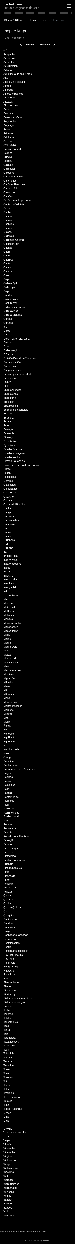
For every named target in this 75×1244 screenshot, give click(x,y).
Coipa (6, 279)
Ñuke (6, 753)
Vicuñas (8, 1144)
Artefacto (8, 137)
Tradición (8, 1092)
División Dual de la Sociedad (19, 358)
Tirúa (6, 1073)
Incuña (7, 571)
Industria (8, 575)
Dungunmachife (12, 370)
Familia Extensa (12, 449)
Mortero (7, 713)
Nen (5, 729)
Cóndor (7, 295)
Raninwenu (9, 927)
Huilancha (9, 539)
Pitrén (6, 879)
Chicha (7, 231)
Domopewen (10, 366)
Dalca (6, 330)
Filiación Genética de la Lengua (21, 464)
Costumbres (10, 302)
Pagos (7, 773)
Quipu (6, 911)
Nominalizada (11, 749)
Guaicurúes (10, 492)
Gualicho (8, 496)
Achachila (9, 58)
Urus (6, 1120)
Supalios (8, 1006)
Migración (9, 678)
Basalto (7, 152)
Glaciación (9, 484)
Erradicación (10, 405)
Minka (6, 686)
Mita (5, 690)
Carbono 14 (10, 188)
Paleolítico (9, 784)
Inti (5, 591)
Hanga (7, 512)
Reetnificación (11, 942)
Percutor (8, 832)
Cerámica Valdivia (13, 204)
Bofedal (7, 160)
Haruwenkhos (11, 520)
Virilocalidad (10, 1160)
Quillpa (7, 903)
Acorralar (8, 62)
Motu (6, 717)
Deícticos (8, 342)
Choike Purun (11, 243)
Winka (7, 1195)
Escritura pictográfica (15, 409)
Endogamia (9, 397)
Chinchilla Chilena (13, 239)
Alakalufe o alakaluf (14, 81)
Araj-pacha (9, 121)
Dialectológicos (12, 350)
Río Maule (9, 962)
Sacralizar (9, 974)
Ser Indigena (12, 4)
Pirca (6, 871)
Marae (7, 638)
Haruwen (8, 516)
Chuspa (7, 271)
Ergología (8, 401)
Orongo (7, 757)
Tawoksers (9, 1045)
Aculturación (10, 65)
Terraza (7, 1061)
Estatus (7, 421)
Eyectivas (9, 445)
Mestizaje (8, 674)
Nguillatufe (9, 737)
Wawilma (8, 1171)
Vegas (7, 1140)
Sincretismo (10, 990)
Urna (6, 1116)
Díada (6, 346)
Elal (5, 385)
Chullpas (8, 259)
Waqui (6, 1164)
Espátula (8, 413)
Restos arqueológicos (15, 950)
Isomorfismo (10, 595)
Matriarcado (10, 658)
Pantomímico (11, 796)
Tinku (6, 1069)
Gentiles (8, 480)
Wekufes (8, 1179)
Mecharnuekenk (12, 670)
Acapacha (9, 54)
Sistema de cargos (14, 1002)
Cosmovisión (10, 299)
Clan (6, 275)
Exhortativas (10, 441)
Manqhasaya (10, 626)
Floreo (7, 468)
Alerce (7, 85)
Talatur (7, 1017)
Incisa (6, 567)
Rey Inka (8, 958)
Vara (6, 1136)
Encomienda (10, 393)
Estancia (8, 417)
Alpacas (8, 101)
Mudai (6, 721)
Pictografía (9, 855)
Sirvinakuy (9, 994)
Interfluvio (8, 583)
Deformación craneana (16, 338)
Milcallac (8, 682)
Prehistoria (9, 887)
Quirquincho (10, 915)
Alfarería (8, 89)
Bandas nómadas (13, 148)
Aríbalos (8, 133)
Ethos (6, 425)
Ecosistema (10, 378)
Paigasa (8, 776)
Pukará (7, 891)
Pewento (8, 852)
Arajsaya (8, 125)
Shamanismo (11, 982)
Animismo (9, 113)
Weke (6, 1175)
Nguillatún (9, 741)
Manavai (8, 618)
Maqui (6, 634)
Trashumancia (11, 1096)
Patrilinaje (8, 808)
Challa (7, 212)
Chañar (7, 220)
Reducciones (10, 938)
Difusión (8, 354)
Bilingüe (7, 156)
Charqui (7, 227)
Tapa (6, 1025)
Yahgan (7, 1199)
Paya (6, 820)
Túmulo (7, 1100)
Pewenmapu (10, 848)
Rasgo (7, 931)
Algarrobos (9, 97)
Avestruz (8, 141)
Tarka (6, 1029)
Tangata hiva (10, 1021)
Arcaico (7, 129)
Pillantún (8, 863)
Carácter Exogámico (15, 184)
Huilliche (8, 547)
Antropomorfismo (13, 117)
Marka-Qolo (10, 646)
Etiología (8, 429)
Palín (6, 788)
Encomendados (12, 389)
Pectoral (8, 824)
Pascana (8, 800)
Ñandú (7, 725)
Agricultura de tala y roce (17, 73)
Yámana (8, 1203)
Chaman (8, 216)
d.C (5, 326)
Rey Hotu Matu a (13, 954)
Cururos (8, 322)
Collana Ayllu (10, 283)
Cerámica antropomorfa (17, 200)
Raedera (8, 923)
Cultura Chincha (12, 314)
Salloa (6, 978)
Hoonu (7, 532)
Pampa (7, 792)
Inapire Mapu (10, 559)
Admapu (8, 69)
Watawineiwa (10, 1168)
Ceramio (8, 208)
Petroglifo (8, 840)
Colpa (6, 291)
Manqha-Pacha (12, 622)
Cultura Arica (10, 310)
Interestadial (10, 579)
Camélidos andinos (14, 176)
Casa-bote (9, 192)
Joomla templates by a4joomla (37, 1241)
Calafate (8, 164)
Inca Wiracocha (12, 563)
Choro (6, 251)
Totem (6, 1089)
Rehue (7, 946)
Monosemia (10, 701)
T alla (6, 1010)
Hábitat (7, 508)
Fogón (7, 472)
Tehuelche (9, 1053)
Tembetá (8, 1057)
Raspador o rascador (15, 934)
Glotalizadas (10, 488)
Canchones (10, 180)
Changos (8, 223)
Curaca (7, 318)
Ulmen (7, 1112)
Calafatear (9, 168)
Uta (5, 1124)
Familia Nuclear (12, 457)
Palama (7, 780)
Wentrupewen (11, 1183)
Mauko (7, 666)
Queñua (8, 899)
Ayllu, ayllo (9, 144)
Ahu (5, 77)
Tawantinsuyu (11, 1041)
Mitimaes (8, 694)
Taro (5, 1033)
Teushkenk (9, 1065)
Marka (7, 642)
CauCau (8, 196)
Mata (6, 650)
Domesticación (12, 362)
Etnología (8, 433)
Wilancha (8, 1191)
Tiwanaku (8, 1077)
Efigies (7, 381)
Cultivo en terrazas (14, 306)
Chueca (7, 255)
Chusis (7, 267)
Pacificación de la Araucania (19, 769)
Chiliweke (8, 235)
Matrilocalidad (11, 662)
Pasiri (6, 804)
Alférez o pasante (13, 93)
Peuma (7, 844)
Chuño (7, 263)
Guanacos (9, 500)
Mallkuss (8, 611)
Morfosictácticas (12, 705)
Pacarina (8, 761)
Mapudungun (10, 630)
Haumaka (9, 524)
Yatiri (6, 1211)
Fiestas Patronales (14, 460)
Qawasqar (9, 895)
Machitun (8, 603)
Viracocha (9, 1148)
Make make (10, 607)
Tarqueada (9, 1037)
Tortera (7, 1085)
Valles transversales (15, 1132)
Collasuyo (9, 287)
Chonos (7, 247)
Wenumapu (10, 1187)
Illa (5, 551)
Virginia (7, 1156)
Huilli (6, 543)
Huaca (7, 536)
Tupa (6, 1104)
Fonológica (9, 476)
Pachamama (10, 765)
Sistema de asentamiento (17, 998)
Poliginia (8, 883)
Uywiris (7, 1128)
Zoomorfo (8, 1215)
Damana (8, 334)
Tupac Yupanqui (12, 1108)
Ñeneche (8, 733)
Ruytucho (8, 970)
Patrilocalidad (11, 816)
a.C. (5, 50)
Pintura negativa (12, 867)
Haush (7, 528)
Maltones (8, 615)
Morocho (8, 709)
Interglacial (9, 587)
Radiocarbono (11, 919)
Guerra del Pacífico (14, 504)
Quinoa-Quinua (12, 907)
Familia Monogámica (15, 453)
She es (7, 986)
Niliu (5, 745)
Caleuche (8, 172)
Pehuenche (9, 828)
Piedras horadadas (14, 859)
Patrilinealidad (11, 812)
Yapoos (7, 1207)
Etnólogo (8, 437)
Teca (6, 1049)
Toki (5, 1081)
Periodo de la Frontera (16, 836)
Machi (6, 599)
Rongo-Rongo (11, 966)
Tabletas (8, 1013)
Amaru (7, 109)
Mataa (7, 654)
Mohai (6, 697)
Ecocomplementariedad (17, 374)
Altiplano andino (12, 105)
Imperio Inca (10, 555)
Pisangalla (9, 875)
